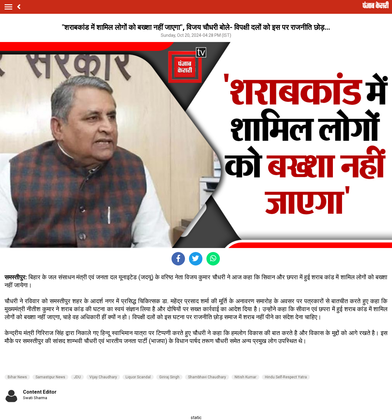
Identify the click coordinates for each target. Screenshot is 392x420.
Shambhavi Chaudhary (207, 377)
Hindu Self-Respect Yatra (286, 377)
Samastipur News (50, 377)
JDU (77, 377)
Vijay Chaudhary (103, 377)
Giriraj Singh (169, 377)
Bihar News (17, 377)
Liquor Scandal (138, 377)
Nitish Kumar (245, 377)
